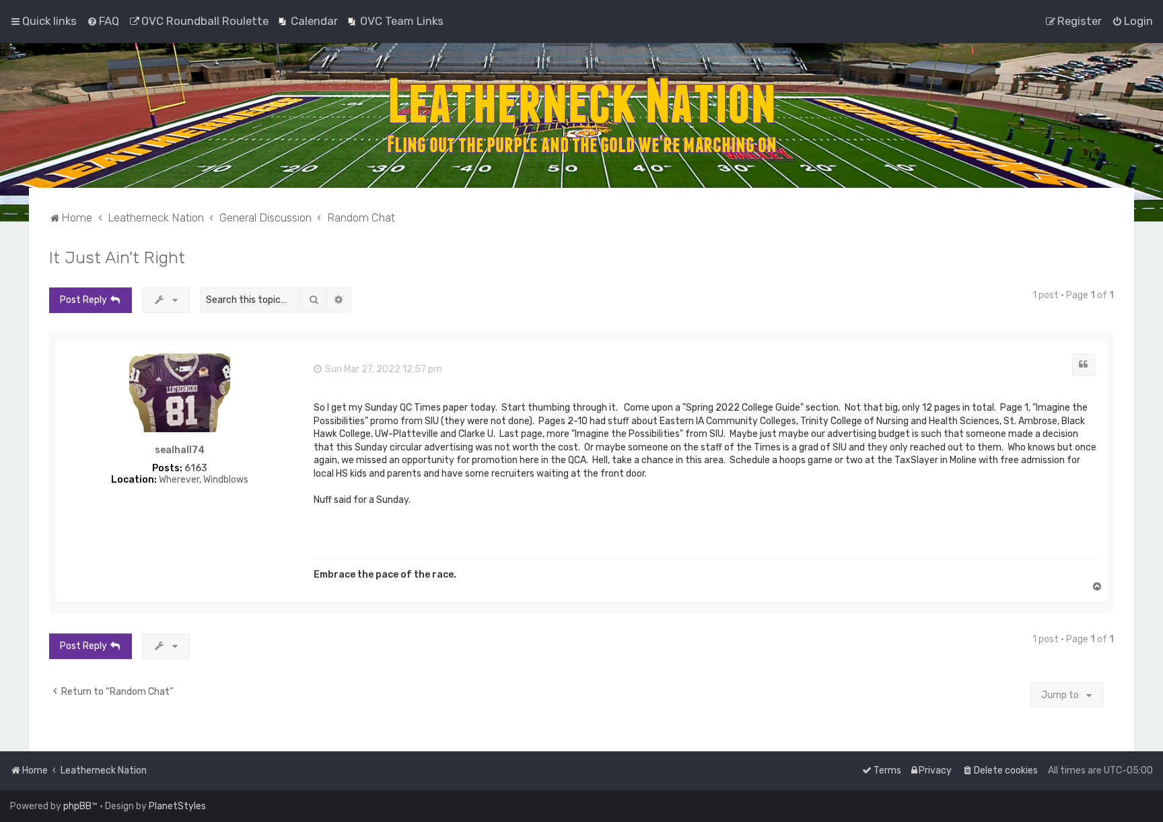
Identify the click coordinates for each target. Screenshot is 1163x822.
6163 (195, 468)
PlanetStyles (177, 806)
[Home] (581, 115)
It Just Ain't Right (117, 257)
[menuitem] (103, 20)
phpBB (77, 806)
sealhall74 (180, 450)
